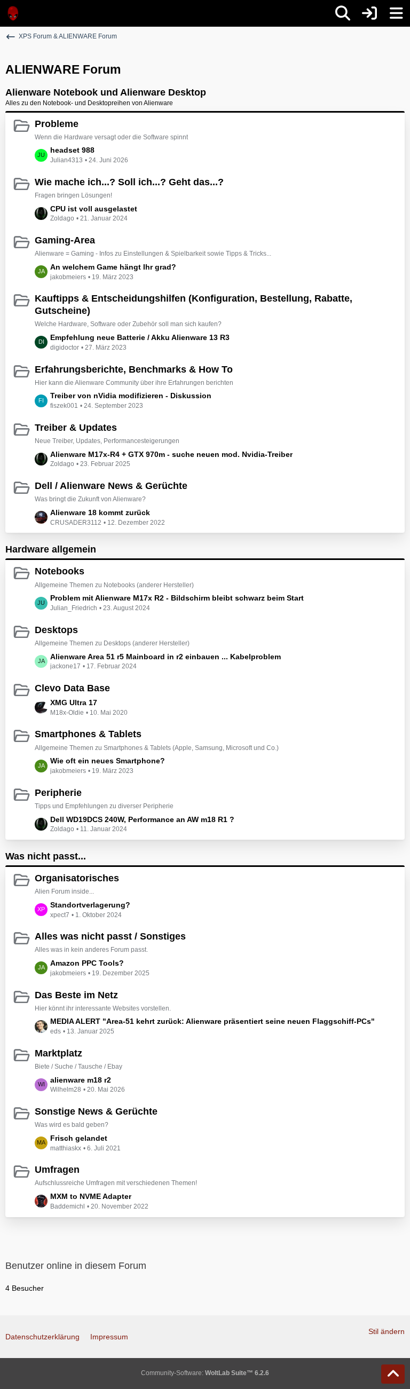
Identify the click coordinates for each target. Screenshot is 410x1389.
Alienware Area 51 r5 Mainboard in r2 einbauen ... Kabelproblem (165, 656)
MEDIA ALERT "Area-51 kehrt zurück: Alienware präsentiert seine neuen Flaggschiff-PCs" (212, 1021)
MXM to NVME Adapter (90, 1196)
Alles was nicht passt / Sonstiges (110, 936)
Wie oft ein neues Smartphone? (107, 760)
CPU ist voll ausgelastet (93, 208)
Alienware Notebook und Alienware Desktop (105, 92)
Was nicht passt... (45, 856)
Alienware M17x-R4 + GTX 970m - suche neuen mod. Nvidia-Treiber (171, 454)
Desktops (56, 630)
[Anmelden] (369, 13)
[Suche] (342, 13)
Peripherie (58, 792)
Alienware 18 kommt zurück (100, 512)
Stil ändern (386, 1331)
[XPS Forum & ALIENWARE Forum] (13, 13)
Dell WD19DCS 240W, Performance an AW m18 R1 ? (142, 819)
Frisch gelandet (78, 1138)
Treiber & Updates (76, 427)
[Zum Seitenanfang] (393, 1374)
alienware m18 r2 (80, 1080)
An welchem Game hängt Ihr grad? (113, 267)
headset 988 (72, 150)
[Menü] (396, 13)
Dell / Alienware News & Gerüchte (111, 485)
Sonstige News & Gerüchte (96, 1111)
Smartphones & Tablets (88, 734)
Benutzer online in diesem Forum (75, 1265)
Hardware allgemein (50, 549)
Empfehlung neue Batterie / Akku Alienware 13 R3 (140, 337)
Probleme (56, 124)
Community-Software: (205, 1373)
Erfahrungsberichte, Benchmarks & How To (134, 369)
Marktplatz (58, 1053)
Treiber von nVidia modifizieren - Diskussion (130, 395)
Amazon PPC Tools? (87, 963)
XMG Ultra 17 (73, 702)
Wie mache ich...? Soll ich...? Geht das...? (129, 182)
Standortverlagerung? (90, 905)
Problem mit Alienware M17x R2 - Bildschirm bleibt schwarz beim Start (177, 598)
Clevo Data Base (72, 688)
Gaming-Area (65, 240)
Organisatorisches (77, 878)
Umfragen (57, 1169)
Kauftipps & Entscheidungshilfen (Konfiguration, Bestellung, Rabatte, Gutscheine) (193, 304)
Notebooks (59, 571)
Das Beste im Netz (76, 995)
